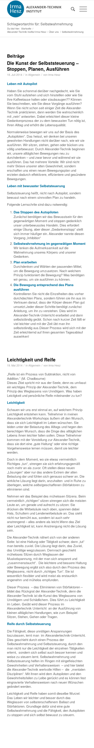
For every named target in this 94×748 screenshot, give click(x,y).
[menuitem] (70, 9)
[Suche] (70, 9)
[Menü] (81, 9)
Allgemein (34, 74)
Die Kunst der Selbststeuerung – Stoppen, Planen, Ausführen (43, 66)
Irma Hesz (54, 74)
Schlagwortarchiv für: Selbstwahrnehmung (40, 23)
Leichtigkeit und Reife (31, 359)
